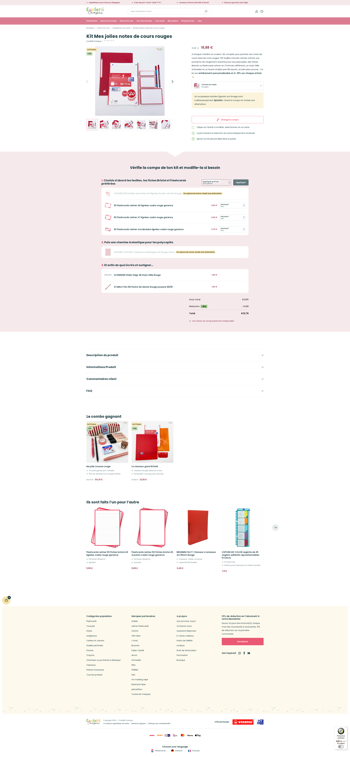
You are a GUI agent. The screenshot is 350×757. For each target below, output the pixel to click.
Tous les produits (94, 675)
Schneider (136, 660)
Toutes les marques (141, 694)
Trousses (90, 626)
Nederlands (160, 750)
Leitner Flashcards (140, 626)
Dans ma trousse (108, 21)
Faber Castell (138, 650)
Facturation (182, 655)
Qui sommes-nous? (186, 621)
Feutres (90, 650)
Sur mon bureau (144, 21)
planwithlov (137, 689)
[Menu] (345, 728)
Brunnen (135, 645)
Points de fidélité (184, 640)
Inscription (242, 641)
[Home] (94, 11)
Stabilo (135, 621)
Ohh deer (136, 636)
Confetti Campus (93, 41)
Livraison (181, 645)
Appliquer (241, 182)
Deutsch (178, 750)
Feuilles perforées (94, 645)
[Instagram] (239, 653)
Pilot (133, 665)
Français (196, 750)
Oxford (135, 631)
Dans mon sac (126, 21)
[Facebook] (244, 653)
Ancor (134, 655)
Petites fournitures (95, 670)
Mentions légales (139, 723)
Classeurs (91, 665)
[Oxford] (260, 722)
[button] (125, 574)
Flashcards (91, 21)
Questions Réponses (186, 631)
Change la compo (230, 119)
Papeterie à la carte (121, 28)
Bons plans (173, 21)
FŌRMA (135, 670)
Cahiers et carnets (95, 640)
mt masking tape (140, 679)
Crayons (90, 655)
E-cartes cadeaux (185, 636)
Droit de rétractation (186, 650)
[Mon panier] (262, 11)
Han (133, 675)
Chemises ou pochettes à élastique (103, 660)
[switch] (341, 746)
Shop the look (187, 21)
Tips (200, 21)
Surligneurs (91, 636)
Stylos (89, 631)
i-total (135, 640)
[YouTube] (249, 653)
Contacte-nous (184, 626)
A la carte (159, 21)
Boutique (90, 28)
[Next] (169, 81)
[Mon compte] (256, 11)
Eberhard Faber (139, 684)
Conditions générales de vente (116, 723)
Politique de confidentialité (159, 723)
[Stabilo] (243, 722)
